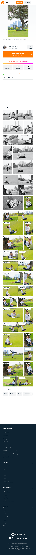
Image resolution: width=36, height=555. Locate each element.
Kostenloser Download (18, 54)
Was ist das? (17, 74)
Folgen (30, 48)
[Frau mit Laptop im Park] (10, 115)
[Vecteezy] (2, 2)
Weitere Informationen (10, 77)
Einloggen (27, 2)
